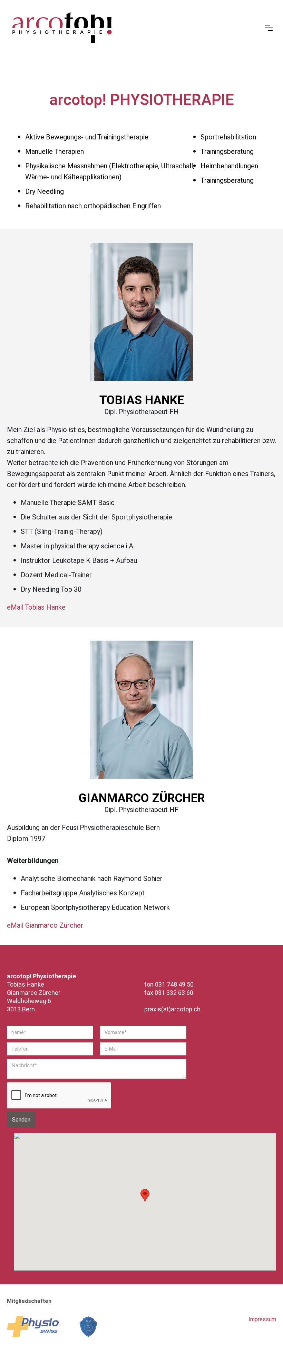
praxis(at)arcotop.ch (172, 1009)
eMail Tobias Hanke (36, 607)
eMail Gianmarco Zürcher (45, 925)
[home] (137, 28)
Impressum (262, 1319)
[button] (269, 28)
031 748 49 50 (174, 984)
